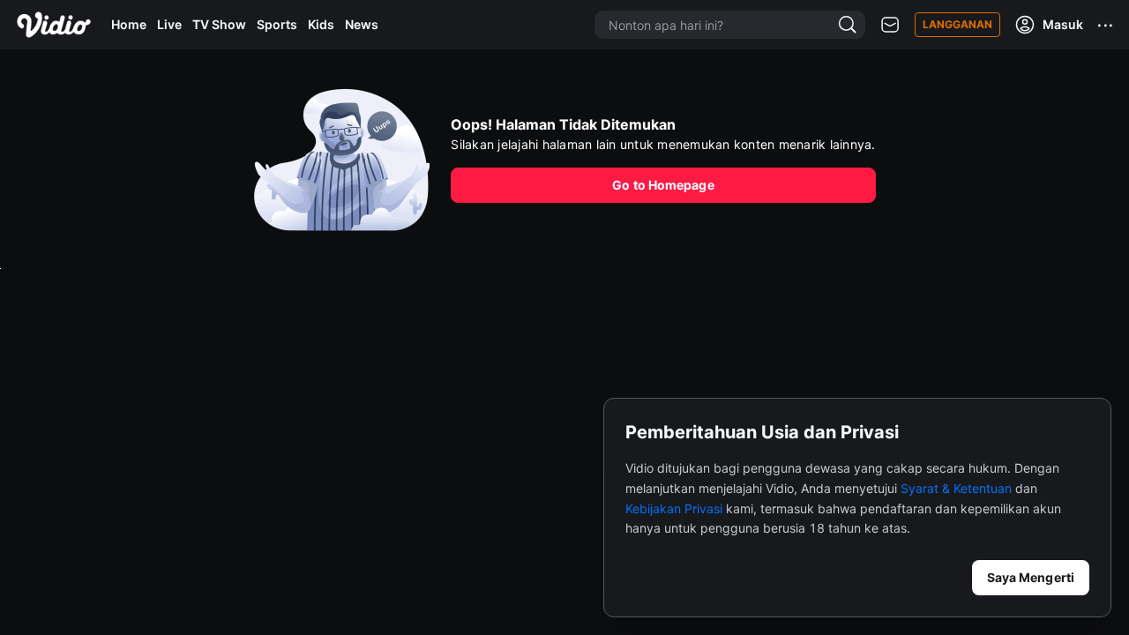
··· (1106, 25)
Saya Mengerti (1030, 577)
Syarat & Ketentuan (956, 488)
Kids (321, 24)
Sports (277, 24)
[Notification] (890, 25)
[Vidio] (53, 25)
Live (169, 24)
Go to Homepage (663, 184)
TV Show (219, 24)
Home (128, 24)
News (361, 24)
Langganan (957, 24)
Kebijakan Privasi (673, 508)
